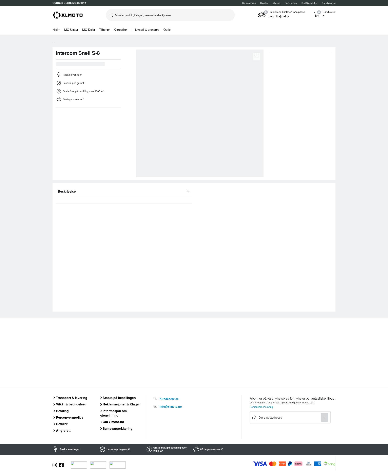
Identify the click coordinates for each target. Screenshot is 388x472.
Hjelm (56, 29)
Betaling (62, 410)
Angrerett (63, 430)
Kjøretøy (264, 3)
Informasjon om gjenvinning (113, 413)
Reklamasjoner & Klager (121, 404)
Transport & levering (71, 397)
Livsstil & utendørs (147, 29)
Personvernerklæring (261, 406)
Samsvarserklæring (117, 428)
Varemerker (291, 3)
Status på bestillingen (119, 397)
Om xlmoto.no (328, 3)
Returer (61, 423)
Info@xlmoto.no (171, 406)
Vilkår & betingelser (70, 404)
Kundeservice (249, 3)
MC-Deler (88, 29)
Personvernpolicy (69, 417)
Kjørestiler (120, 29)
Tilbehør (104, 29)
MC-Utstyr (71, 29)
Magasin (277, 3)
